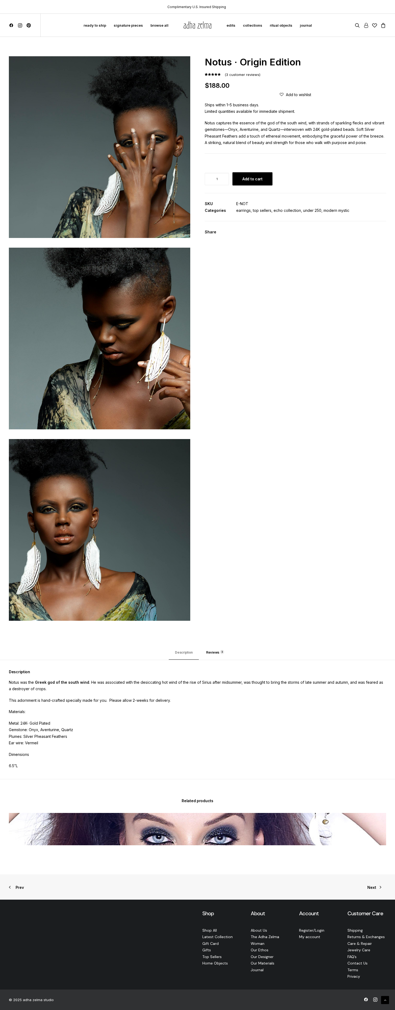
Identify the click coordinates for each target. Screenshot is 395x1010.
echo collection (287, 210)
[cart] (382, 25)
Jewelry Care (358, 950)
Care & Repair (359, 943)
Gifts (206, 950)
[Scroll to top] (385, 999)
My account (309, 936)
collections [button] (252, 25)
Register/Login (311, 930)
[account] (366, 25)
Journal (257, 969)
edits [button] (231, 25)
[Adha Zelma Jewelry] (197, 25)
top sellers (262, 210)
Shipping (355, 930)
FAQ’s (352, 956)
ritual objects (281, 25)
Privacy (353, 976)
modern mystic (336, 210)
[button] (12, 25)
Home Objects (215, 963)
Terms (352, 969)
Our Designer (262, 956)
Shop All (209, 930)
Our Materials (262, 963)
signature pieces (128, 25)
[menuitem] (12, 25)
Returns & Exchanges (366, 936)
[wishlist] (374, 25)
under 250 (312, 210)
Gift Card (210, 943)
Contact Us (357, 963)
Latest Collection (217, 936)
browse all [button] (159, 25)
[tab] (213, 654)
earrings (243, 210)
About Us (259, 930)
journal (306, 25)
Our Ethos (259, 950)
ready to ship (95, 25)
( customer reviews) (242, 74)
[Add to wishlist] (379, 819)
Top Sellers (212, 956)
